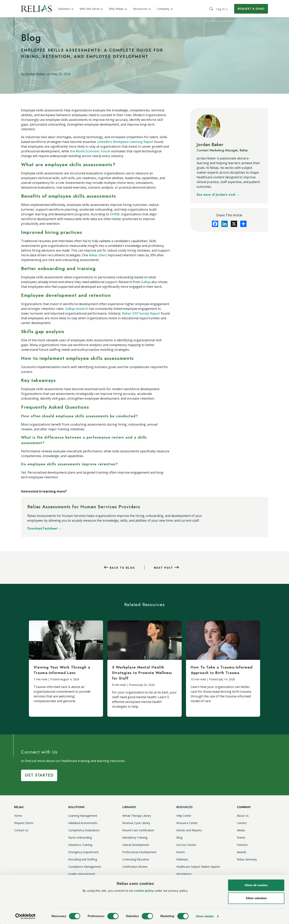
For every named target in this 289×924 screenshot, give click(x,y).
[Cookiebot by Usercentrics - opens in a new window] (25, 916)
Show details (205, 916)
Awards (241, 852)
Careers (242, 823)
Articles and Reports (189, 830)
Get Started (39, 775)
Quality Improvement (81, 874)
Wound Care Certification (138, 830)
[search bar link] (211, 8)
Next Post (163, 567)
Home (18, 816)
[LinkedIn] (224, 224)
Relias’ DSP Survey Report (141, 313)
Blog (179, 837)
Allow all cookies (256, 885)
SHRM (114, 214)
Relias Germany (247, 859)
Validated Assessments (83, 823)
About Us (243, 816)
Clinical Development (135, 845)
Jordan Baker (35, 74)
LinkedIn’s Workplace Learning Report (125, 142)
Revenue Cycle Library (136, 823)
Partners (242, 845)
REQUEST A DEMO (251, 9)
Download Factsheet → (44, 528)
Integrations (184, 874)
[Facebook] (215, 224)
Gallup (145, 282)
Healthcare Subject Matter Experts (198, 866)
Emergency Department (83, 852)
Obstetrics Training (80, 845)
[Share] (243, 224)
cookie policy (144, 890)
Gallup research (76, 308)
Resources (184, 807)
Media (241, 830)
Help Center (183, 816)
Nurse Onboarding (80, 837)
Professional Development (139, 852)
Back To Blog (122, 567)
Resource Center (187, 823)
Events (180, 852)
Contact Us (21, 830)
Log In (222, 9)
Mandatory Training (134, 837)
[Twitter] (234, 224)
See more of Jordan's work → (218, 194)
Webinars (182, 859)
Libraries (129, 807)
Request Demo (23, 823)
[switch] (113, 916)
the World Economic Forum (90, 151)
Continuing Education (135, 859)
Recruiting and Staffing (82, 859)
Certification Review (134, 866)
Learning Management (82, 816)
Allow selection (256, 898)
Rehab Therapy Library (136, 816)
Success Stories (186, 845)
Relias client (98, 255)
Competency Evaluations (84, 830)
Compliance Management (84, 866)
